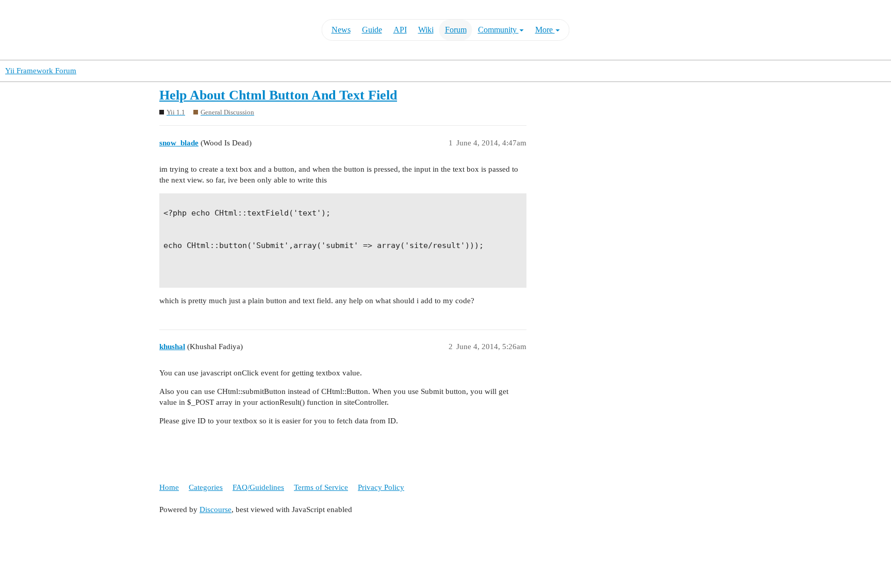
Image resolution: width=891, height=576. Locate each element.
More (545, 29)
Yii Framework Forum (40, 71)
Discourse (216, 509)
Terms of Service (321, 487)
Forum (456, 29)
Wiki (426, 29)
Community (498, 29)
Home (169, 487)
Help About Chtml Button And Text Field (278, 95)
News (341, 29)
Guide (372, 29)
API (400, 29)
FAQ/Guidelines (258, 487)
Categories (206, 487)
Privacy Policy (381, 487)
